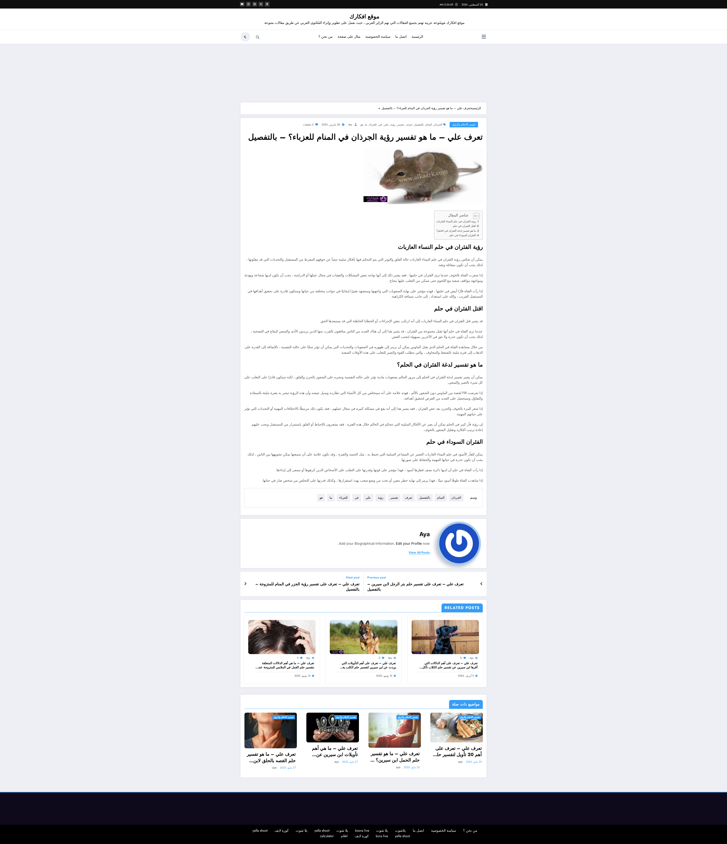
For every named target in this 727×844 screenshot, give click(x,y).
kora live (382, 835)
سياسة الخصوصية (377, 36)
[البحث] (257, 37)
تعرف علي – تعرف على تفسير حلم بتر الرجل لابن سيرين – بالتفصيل (415, 586)
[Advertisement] (363, 72)
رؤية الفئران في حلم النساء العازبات (456, 221)
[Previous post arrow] (481, 584)
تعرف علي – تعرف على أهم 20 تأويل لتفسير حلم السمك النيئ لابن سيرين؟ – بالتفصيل (395, 751)
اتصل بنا (401, 36)
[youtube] (242, 4)
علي (386, 124)
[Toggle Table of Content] (474, 216)
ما (366, 124)
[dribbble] (254, 4)
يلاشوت (400, 830)
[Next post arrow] (245, 584)
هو (361, 124)
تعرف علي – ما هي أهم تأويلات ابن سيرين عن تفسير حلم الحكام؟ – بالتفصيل (273, 751)
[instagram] (248, 4)
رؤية (393, 124)
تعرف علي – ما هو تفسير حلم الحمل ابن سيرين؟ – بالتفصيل (333, 756)
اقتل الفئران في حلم (464, 226)
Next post (353, 577)
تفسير (400, 124)
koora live (362, 830)
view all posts (419, 552)
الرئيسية (417, 36)
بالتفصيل (419, 124)
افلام (344, 835)
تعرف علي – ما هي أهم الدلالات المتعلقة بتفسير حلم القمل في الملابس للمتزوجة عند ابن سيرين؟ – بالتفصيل (286, 665)
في (380, 124)
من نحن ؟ (325, 36)
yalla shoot (321, 830)
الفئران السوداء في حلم (462, 235)
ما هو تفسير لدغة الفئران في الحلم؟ (456, 231)
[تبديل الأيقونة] (484, 37)
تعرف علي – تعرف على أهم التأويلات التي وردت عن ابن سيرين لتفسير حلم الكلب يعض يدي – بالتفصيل (367, 665)
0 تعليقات (308, 124)
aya (350, 124)
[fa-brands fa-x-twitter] (261, 4)
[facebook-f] (267, 4)
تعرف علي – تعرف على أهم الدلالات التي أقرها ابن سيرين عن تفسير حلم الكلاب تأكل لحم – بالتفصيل (449, 665)
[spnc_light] (245, 37)
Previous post (376, 577)
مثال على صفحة (349, 36)
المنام (429, 124)
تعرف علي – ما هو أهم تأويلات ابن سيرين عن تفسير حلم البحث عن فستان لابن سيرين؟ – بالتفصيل (459, 756)
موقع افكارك (364, 16)
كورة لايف (282, 830)
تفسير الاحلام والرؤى (463, 124)
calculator (327, 835)
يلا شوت (382, 830)
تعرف (409, 124)
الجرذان (438, 124)
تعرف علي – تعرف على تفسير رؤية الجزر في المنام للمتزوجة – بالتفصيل (307, 586)
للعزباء (373, 124)
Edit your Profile (409, 543)
